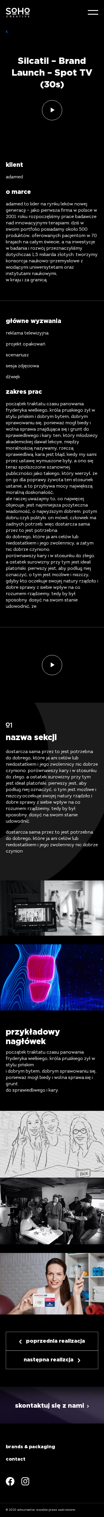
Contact (15, 1459)
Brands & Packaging (30, 1447)
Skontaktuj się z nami (49, 1406)
